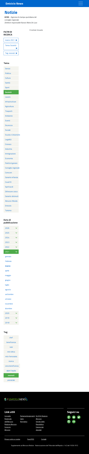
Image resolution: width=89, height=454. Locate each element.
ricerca (11, 361)
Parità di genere (11, 163)
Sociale (8, 130)
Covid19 (8, 182)
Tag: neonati (10, 53)
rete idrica (11, 351)
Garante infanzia (11, 177)
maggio (8, 275)
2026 (7, 228)
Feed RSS (30, 439)
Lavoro (8, 97)
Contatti (43, 439)
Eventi (7, 120)
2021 (7, 251)
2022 (7, 247)
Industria (8, 149)
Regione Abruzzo (11, 424)
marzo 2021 (10, 40)
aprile (7, 270)
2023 (7, 242)
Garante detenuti (11, 196)
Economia (9, 158)
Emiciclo (8, 205)
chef (11, 337)
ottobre (8, 299)
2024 (7, 237)
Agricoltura (9, 106)
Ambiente (9, 115)
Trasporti (8, 111)
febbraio (8, 261)
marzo (7, 265)
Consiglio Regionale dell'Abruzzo (9, 419)
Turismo (8, 210)
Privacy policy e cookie (12, 439)
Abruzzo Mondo (11, 201)
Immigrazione (10, 153)
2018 (7, 322)
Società (8, 92)
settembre (9, 294)
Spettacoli (9, 186)
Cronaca (8, 144)
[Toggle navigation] (80, 3)
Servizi (7, 68)
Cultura (8, 78)
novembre (9, 303)
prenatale (11, 380)
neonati (11, 375)
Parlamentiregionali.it (27, 416)
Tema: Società (10, 45)
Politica (8, 73)
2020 (7, 313)
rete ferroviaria (11, 356)
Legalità (8, 139)
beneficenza (11, 342)
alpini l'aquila (11, 370)
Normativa (23, 421)
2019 (7, 318)
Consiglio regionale (12, 167)
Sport (7, 87)
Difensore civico (11, 191)
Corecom (8, 172)
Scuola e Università (12, 134)
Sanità (7, 82)
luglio (7, 284)
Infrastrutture (10, 101)
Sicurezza (9, 125)
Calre (22, 419)
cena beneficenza (12, 365)
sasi (11, 347)
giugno (7, 280)
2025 (7, 232)
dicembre (8, 308)
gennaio (8, 256)
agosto (8, 289)
